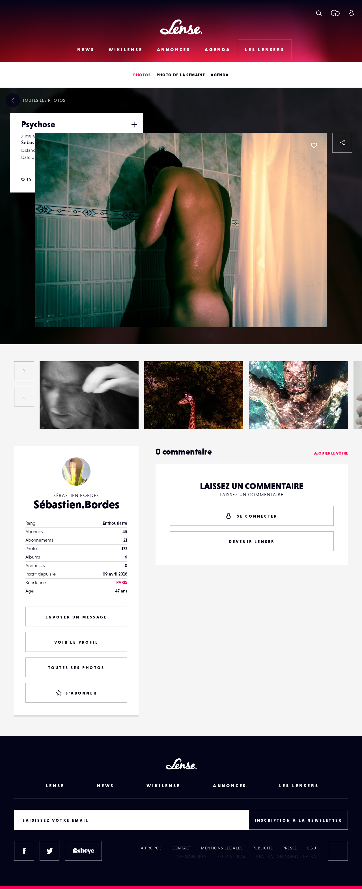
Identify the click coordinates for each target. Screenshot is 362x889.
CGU (311, 848)
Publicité (263, 848)
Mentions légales (222, 848)
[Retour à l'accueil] (181, 27)
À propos (151, 848)
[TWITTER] (49, 851)
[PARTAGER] (342, 143)
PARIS (121, 582)
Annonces (174, 49)
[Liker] (314, 145)
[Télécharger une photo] (335, 13)
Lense (55, 785)
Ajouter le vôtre (331, 453)
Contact (182, 848)
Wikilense (126, 49)
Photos (142, 75)
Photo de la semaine (181, 75)
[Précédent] (24, 396)
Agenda (218, 49)
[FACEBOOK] (24, 851)
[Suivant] (24, 371)
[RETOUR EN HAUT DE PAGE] (338, 851)
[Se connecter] (351, 13)
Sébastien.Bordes (76, 504)
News (85, 49)
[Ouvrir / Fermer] (134, 124)
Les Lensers (265, 49)
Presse (290, 848)
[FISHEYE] (83, 851)
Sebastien (32, 142)
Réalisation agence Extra (286, 856)
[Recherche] (319, 13)
